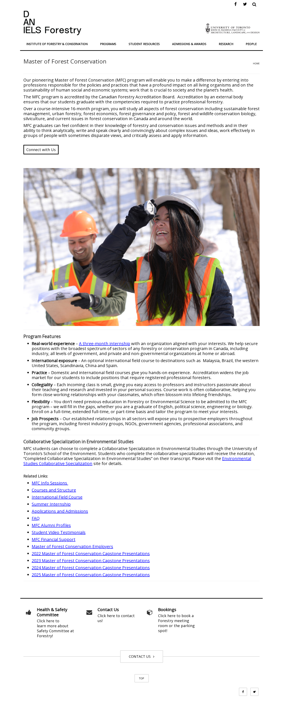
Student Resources (144, 44)
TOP (141, 678)
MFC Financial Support (53, 539)
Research (226, 44)
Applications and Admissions (60, 511)
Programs (108, 44)
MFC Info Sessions (50, 483)
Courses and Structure (54, 490)
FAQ (36, 518)
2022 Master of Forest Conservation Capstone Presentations (91, 553)
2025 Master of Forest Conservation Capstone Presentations (91, 574)
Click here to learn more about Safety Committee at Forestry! (55, 628)
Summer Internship (51, 504)
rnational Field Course (61, 497)
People (251, 44)
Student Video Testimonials (59, 532)
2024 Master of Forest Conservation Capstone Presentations (91, 567)
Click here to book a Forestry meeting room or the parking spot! (176, 623)
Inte (36, 497)
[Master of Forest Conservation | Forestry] (52, 22)
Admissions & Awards (189, 44)
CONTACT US (140, 656)
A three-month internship (104, 343)
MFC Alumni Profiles (51, 525)
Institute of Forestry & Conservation (57, 44)
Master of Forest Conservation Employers (72, 546)
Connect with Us (41, 149)
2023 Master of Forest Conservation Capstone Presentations (91, 560)
